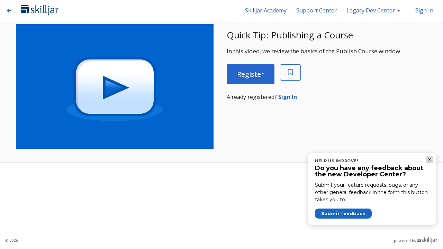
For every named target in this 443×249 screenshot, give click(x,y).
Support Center (317, 10)
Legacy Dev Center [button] (371, 10)
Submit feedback (343, 213)
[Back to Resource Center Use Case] (8, 10)
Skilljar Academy (266, 10)
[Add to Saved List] (290, 72)
